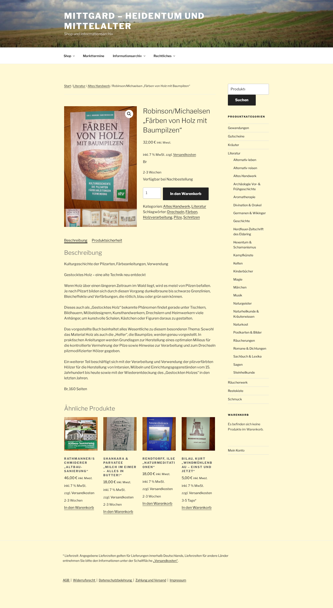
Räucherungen (244, 340)
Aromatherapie (244, 197)
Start (67, 86)
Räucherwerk (238, 382)
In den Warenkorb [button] (79, 507)
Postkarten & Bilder (247, 332)
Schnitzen (191, 217)
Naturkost (240, 324)
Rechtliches (162, 56)
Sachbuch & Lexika (247, 356)
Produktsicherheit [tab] (107, 240)
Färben (191, 212)
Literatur (79, 86)
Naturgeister (242, 303)
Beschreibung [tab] (75, 240)
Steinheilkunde (244, 372)
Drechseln (175, 212)
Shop (67, 56)
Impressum (178, 580)
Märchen (239, 287)
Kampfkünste (243, 255)
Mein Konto (236, 450)
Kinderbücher (243, 271)
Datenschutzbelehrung (116, 580)
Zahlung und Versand (150, 580)
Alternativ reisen (245, 168)
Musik (237, 295)
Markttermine (93, 56)
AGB (66, 580)
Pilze (178, 217)
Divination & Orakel (247, 205)
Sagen (238, 364)
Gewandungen (238, 128)
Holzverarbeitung (157, 217)
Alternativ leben (244, 160)
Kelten (238, 263)
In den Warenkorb (185, 194)
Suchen (242, 100)
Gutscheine (236, 136)
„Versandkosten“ (165, 560)
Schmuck (235, 399)
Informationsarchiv (127, 56)
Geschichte (241, 221)
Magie (237, 279)
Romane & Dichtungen (249, 348)
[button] (129, 114)
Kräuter (233, 145)
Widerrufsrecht (84, 580)
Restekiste (235, 391)
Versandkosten (184, 155)
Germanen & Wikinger (249, 213)
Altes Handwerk (99, 86)
